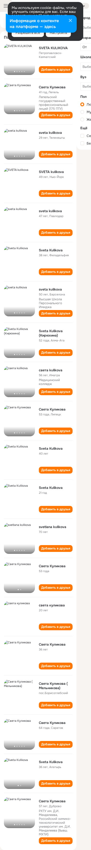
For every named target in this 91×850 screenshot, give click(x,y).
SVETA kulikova (51, 172)
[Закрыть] (70, 21)
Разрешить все (28, 32)
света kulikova (50, 370)
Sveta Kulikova (51, 250)
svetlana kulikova (52, 527)
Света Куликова (52, 87)
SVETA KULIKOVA (53, 48)
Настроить (58, 32)
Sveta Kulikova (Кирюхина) (51, 333)
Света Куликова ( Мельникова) (53, 685)
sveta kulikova (50, 132)
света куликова (52, 605)
